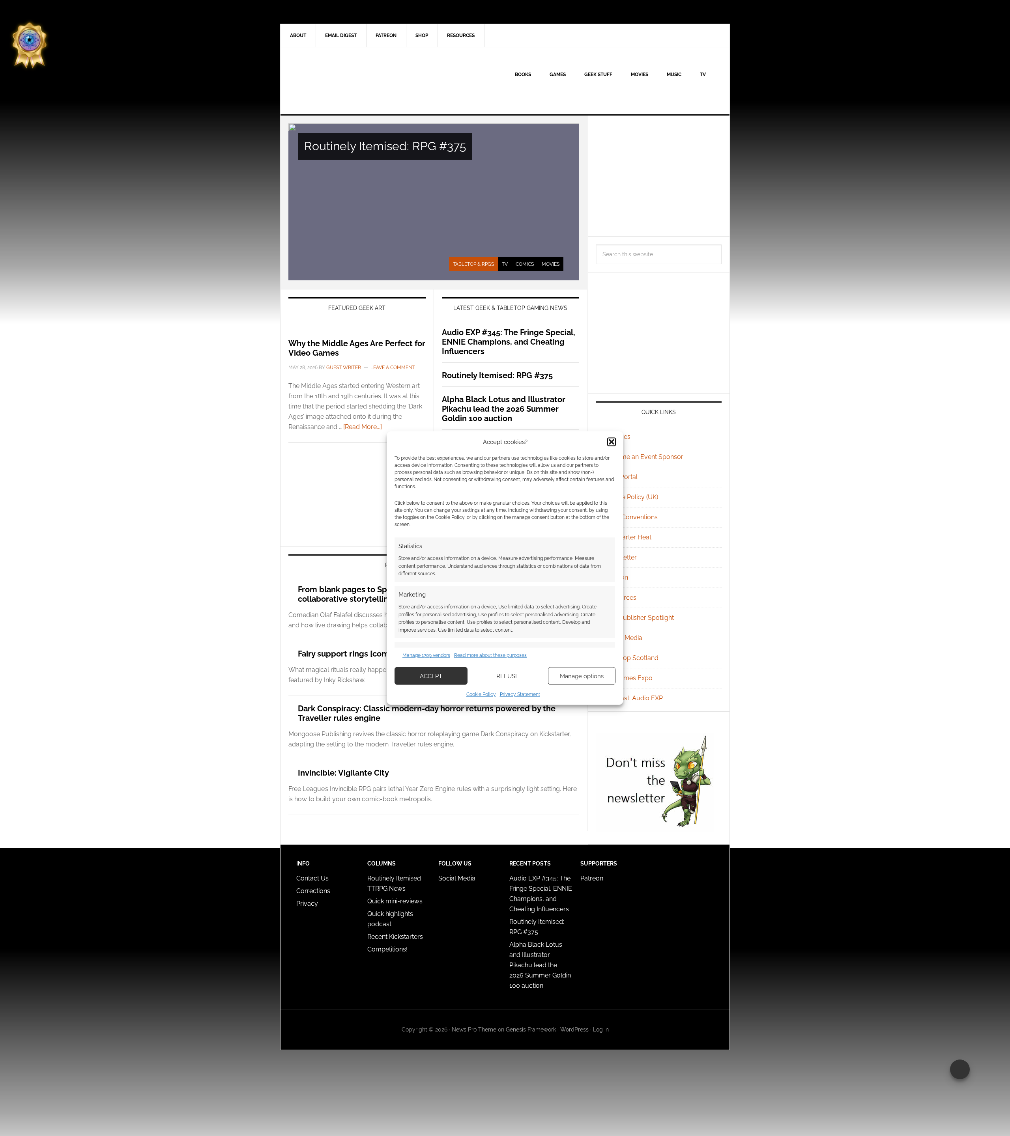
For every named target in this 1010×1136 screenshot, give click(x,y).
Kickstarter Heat (628, 537)
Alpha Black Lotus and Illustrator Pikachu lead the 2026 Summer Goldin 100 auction (503, 409)
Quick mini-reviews (395, 901)
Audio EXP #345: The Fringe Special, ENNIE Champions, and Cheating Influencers (508, 342)
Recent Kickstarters (396, 936)
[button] (611, 442)
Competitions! (387, 949)
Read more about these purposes (490, 655)
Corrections (313, 891)
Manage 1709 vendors (426, 655)
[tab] (473, 264)
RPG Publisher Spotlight (639, 617)
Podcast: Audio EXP (634, 698)
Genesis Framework (531, 1029)
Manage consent (960, 1069)
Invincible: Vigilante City (343, 773)
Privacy (307, 903)
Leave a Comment (392, 367)
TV (505, 264)
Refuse (507, 675)
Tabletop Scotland (631, 658)
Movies (550, 264)
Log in (601, 1029)
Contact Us (312, 878)
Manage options (582, 675)
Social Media (623, 638)
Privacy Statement (520, 694)
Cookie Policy (481, 694)
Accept (431, 675)
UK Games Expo (629, 678)
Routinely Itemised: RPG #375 (385, 146)
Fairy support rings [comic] (348, 653)
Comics (525, 264)
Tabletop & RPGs (473, 264)
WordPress (574, 1029)
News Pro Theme (474, 1029)
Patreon (591, 878)
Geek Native (347, 81)
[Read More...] (362, 427)
